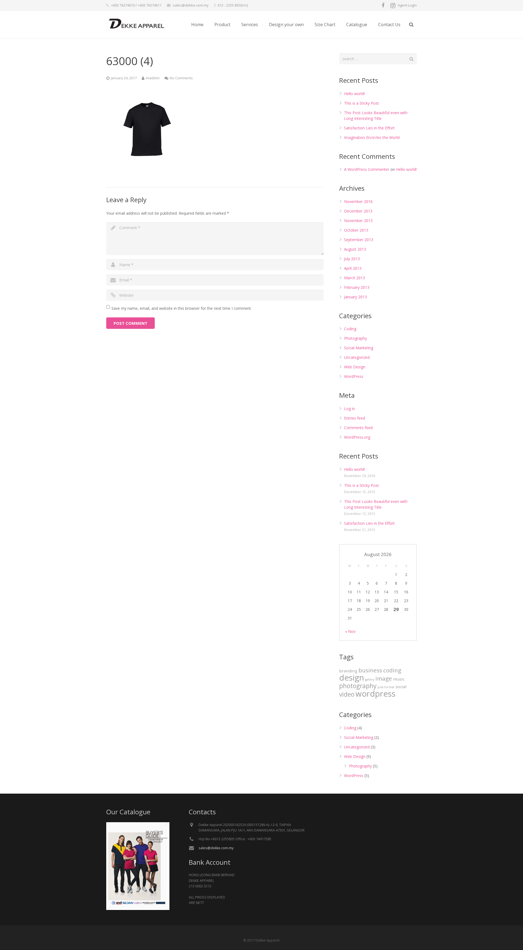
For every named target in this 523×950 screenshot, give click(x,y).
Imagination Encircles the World (372, 137)
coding (392, 670)
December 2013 (358, 211)
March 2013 (354, 277)
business (370, 670)
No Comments (181, 78)
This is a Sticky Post (361, 103)
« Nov (350, 631)
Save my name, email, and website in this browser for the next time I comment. (181, 308)
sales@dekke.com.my (191, 5)
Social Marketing (358, 347)
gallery (369, 679)
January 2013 (355, 296)
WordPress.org (357, 437)
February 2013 (356, 287)
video (346, 694)
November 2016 (358, 201)
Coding (350, 328)
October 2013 (356, 230)
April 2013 (352, 268)
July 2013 (352, 258)
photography (357, 686)
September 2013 (358, 239)
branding (348, 670)
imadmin (153, 78)
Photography (355, 338)
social (401, 686)
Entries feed (354, 418)
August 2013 (355, 249)
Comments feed (358, 427)
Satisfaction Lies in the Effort (369, 127)
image (383, 678)
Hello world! (354, 93)
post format (386, 687)
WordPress (353, 376)
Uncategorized (357, 357)
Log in (349, 408)
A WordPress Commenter (366, 169)
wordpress (375, 693)
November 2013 (358, 220)
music (399, 679)
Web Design (354, 366)
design (351, 677)
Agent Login (407, 5)
